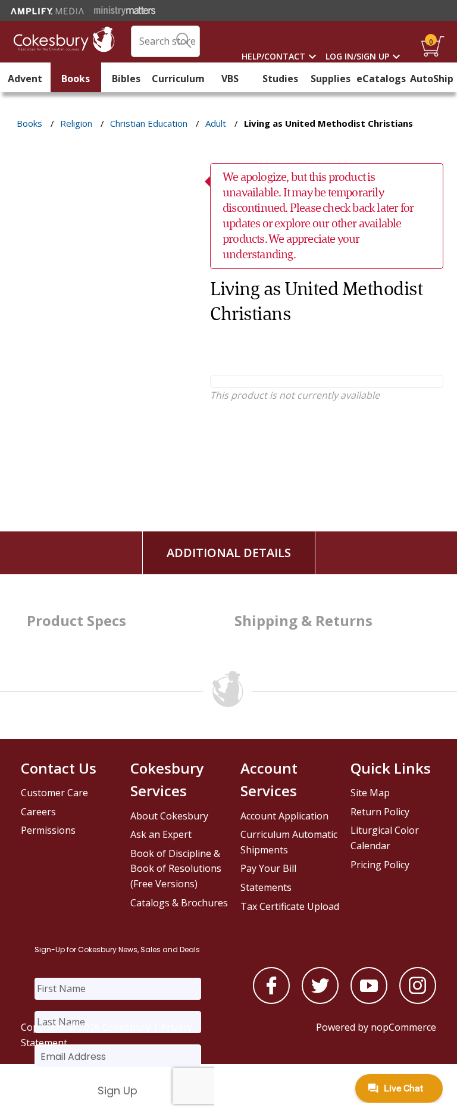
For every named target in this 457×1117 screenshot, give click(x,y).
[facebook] (271, 1000)
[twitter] (320, 1000)
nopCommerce (403, 1027)
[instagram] (417, 1000)
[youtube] (368, 1000)
